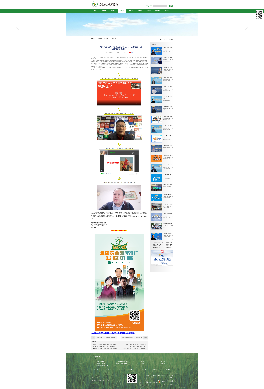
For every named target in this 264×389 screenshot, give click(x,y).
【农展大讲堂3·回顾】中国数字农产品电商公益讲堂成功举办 (168, 135)
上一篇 (104, 337)
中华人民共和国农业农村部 (101, 361)
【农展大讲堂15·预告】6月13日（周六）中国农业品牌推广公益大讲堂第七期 (135, 348)
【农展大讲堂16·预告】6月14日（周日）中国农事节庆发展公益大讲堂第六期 (105, 348)
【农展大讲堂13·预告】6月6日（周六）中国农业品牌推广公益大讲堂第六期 (168, 67)
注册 (150, 6)
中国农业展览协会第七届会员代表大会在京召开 (168, 204)
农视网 (163, 363)
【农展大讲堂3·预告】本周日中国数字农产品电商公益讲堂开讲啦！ (168, 116)
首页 (95, 10)
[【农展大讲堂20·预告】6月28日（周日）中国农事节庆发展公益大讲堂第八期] (156, 168)
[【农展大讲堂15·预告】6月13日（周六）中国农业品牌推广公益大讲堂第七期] (156, 90)
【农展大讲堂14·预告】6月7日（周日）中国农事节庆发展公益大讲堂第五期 (168, 77)
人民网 (142, 363)
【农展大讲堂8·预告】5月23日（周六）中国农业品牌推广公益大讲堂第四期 (168, 233)
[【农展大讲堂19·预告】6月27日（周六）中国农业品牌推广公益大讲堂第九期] (156, 148)
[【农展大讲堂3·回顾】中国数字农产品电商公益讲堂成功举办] (156, 138)
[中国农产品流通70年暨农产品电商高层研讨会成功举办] (156, 226)
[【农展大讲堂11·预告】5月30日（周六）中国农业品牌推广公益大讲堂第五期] (156, 51)
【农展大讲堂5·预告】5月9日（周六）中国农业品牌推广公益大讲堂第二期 (168, 174)
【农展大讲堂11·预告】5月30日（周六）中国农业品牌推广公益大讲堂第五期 (168, 47)
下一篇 (135, 337)
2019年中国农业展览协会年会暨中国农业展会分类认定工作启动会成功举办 (168, 184)
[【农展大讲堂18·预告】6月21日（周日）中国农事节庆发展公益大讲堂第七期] (156, 129)
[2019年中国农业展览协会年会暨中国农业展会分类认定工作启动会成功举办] (156, 187)
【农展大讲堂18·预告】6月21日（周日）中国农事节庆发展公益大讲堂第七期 (105, 346)
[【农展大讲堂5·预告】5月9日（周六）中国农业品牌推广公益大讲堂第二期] (156, 178)
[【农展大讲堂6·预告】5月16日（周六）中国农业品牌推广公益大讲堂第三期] (156, 197)
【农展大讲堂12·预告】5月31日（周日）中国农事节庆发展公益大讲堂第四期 (168, 57)
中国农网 (142, 361)
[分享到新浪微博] (130, 52)
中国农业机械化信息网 (121, 363)
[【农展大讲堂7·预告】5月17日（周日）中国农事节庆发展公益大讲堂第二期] (156, 217)
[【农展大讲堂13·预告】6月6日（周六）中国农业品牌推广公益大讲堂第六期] (156, 70)
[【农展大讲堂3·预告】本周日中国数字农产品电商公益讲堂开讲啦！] (156, 119)
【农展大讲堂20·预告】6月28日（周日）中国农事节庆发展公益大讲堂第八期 (105, 344)
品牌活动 (165, 39)
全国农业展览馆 (101, 363)
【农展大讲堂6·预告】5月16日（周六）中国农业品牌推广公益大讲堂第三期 (168, 194)
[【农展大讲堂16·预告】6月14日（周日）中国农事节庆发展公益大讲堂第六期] (156, 99)
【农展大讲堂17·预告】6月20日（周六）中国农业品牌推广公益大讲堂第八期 (135, 346)
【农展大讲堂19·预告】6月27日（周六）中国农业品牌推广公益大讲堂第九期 (135, 344)
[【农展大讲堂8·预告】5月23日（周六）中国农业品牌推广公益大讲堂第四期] (156, 236)
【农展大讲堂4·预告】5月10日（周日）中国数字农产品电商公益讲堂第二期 (168, 155)
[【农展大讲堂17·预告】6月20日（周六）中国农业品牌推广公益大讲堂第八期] (156, 109)
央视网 (163, 361)
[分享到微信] (128, 52)
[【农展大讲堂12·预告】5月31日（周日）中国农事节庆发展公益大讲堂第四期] (156, 60)
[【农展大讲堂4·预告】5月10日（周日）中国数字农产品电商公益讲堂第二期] (156, 158)
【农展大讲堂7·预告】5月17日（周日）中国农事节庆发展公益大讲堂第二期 (168, 213)
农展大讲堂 (171, 39)
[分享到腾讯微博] (132, 52)
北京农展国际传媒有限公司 (101, 365)
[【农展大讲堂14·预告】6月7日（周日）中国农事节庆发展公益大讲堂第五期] (156, 80)
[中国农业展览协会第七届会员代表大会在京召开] (156, 207)
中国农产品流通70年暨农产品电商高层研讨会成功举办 (168, 223)
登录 (147, 6)
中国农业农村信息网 (122, 361)
